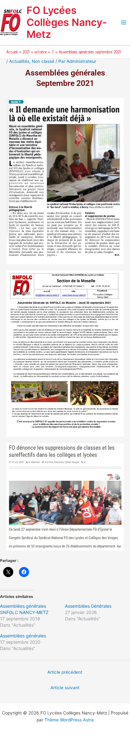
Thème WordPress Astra (69, 719)
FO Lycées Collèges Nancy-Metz (67, 22)
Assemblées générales (23, 635)
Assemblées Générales (88, 606)
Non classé (43, 61)
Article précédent (64, 672)
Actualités (19, 61)
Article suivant (65, 687)
